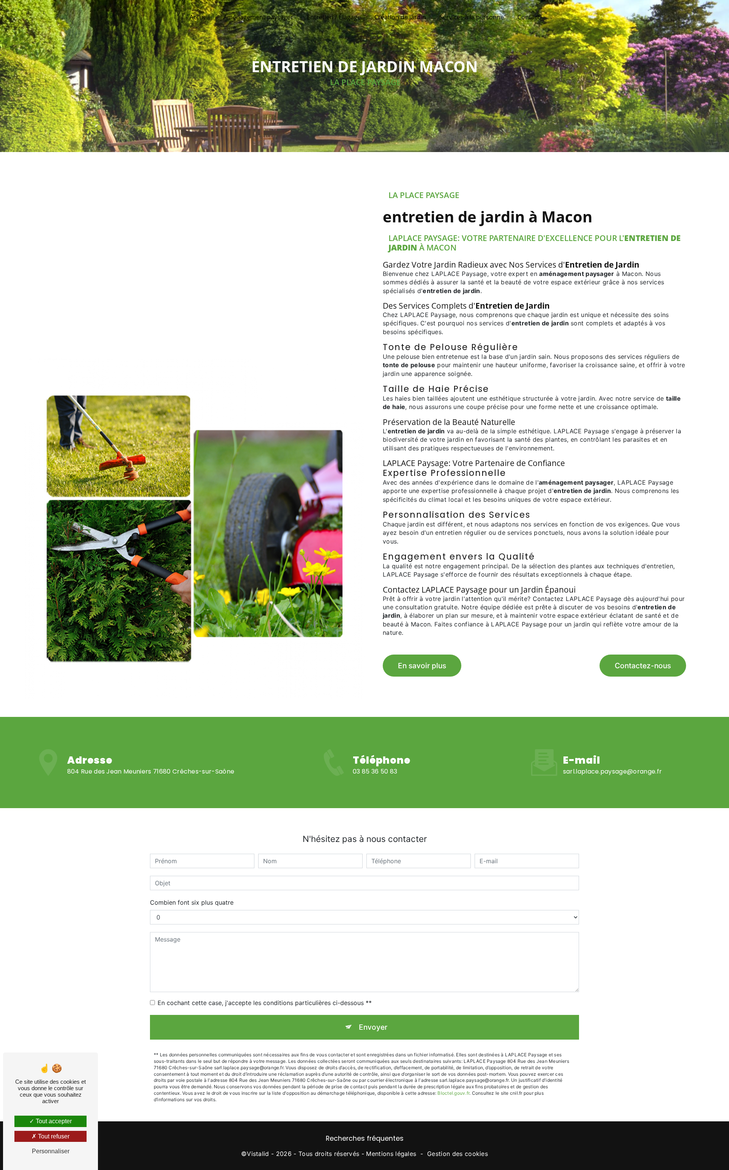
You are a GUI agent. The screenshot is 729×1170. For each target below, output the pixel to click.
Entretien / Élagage (334, 17)
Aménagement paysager (258, 17)
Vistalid (258, 1153)
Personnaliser (50, 1151)
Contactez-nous (643, 665)
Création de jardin (400, 17)
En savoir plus (422, 665)
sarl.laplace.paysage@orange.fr (612, 771)
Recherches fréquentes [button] (365, 1138)
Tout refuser (52, 1136)
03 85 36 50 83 (375, 771)
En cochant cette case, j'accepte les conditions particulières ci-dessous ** (265, 1003)
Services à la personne (472, 17)
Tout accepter (53, 1121)
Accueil (199, 17)
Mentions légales (391, 1153)
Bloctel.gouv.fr (453, 1093)
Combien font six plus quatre (192, 902)
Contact (529, 17)
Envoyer (373, 1027)
